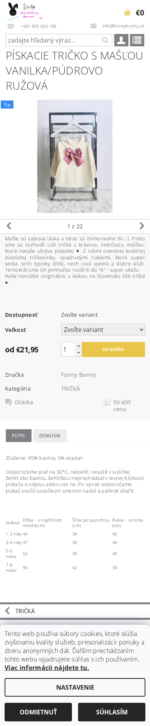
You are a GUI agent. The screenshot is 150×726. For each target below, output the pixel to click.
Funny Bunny (79, 374)
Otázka (24, 402)
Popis (18, 435)
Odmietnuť (38, 712)
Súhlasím (112, 712)
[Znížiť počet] (78, 352)
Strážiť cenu (122, 406)
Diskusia (50, 435)
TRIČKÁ (70, 388)
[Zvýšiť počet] (78, 345)
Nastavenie (75, 687)
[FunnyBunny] (27, 10)
